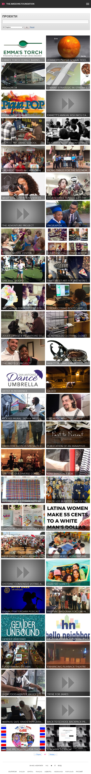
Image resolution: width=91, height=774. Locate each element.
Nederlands (58, 771)
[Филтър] (27, 27)
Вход (59, 765)
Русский (79, 771)
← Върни (38, 754)
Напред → (52, 754)
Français (39, 771)
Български (13, 771)
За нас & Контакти (36, 765)
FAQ (47, 765)
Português (69, 771)
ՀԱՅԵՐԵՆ (48, 771)
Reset (32, 27)
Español (30, 771)
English (22, 771)
